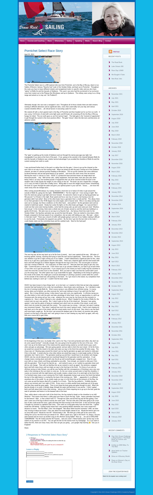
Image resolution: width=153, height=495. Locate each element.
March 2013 (116, 266)
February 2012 (116, 319)
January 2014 (116, 225)
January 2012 (116, 323)
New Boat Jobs (117, 79)
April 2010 (115, 408)
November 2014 (117, 200)
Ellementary (59, 41)
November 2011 (117, 331)
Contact (108, 41)
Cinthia (114, 445)
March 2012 (116, 315)
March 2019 (116, 135)
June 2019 (115, 127)
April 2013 (115, 261)
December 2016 (117, 159)
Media (87, 41)
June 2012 (115, 302)
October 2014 (116, 204)
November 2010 (117, 380)
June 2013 (115, 253)
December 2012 (117, 278)
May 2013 (115, 257)
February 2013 (116, 270)
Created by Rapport (128, 492)
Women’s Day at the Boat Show (121, 461)
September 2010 (117, 388)
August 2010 (116, 392)
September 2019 (117, 114)
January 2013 (116, 274)
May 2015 (115, 180)
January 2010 (116, 421)
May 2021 (115, 102)
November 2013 (117, 233)
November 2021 (117, 94)
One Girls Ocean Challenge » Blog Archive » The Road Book (121, 437)
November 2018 (117, 143)
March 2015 (116, 184)
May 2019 (115, 131)
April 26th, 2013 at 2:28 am (37, 439)
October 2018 (116, 147)
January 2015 (116, 192)
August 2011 (116, 343)
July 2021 (115, 98)
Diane (50, 41)
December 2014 (117, 196)
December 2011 (117, 327)
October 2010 (116, 384)
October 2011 (116, 335)
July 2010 (115, 396)
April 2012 (115, 310)
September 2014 (117, 208)
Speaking (78, 41)
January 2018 (116, 151)
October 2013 (116, 237)
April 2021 (115, 106)
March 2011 (116, 363)
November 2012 (117, 282)
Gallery (69, 41)
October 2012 (116, 286)
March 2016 (116, 172)
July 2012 (115, 298)
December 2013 (117, 229)
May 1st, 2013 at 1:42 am (36, 443)
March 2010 (116, 413)
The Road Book (117, 62)
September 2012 (117, 290)
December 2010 (117, 376)
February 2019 (116, 139)
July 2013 (115, 249)
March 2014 (116, 216)
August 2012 (116, 294)
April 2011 (115, 359)
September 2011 (117, 339)
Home (22, 41)
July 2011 (115, 347)
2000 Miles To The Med (120, 446)
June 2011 (115, 351)
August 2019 (116, 118)
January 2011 (116, 372)
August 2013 (116, 245)
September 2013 (117, 241)
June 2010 (115, 400)
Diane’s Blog (97, 41)
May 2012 (115, 306)
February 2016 (116, 176)
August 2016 (116, 167)
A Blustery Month (124, 456)
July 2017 (115, 155)
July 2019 (115, 123)
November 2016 (117, 163)
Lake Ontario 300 (117, 66)
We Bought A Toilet (118, 75)
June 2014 (115, 212)
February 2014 (116, 221)
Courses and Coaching (36, 41)
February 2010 (116, 417)
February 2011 (116, 368)
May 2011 (115, 355)
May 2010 (115, 404)
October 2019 (116, 110)
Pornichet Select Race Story (44, 50)
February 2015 (116, 188)
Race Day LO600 (117, 70)
